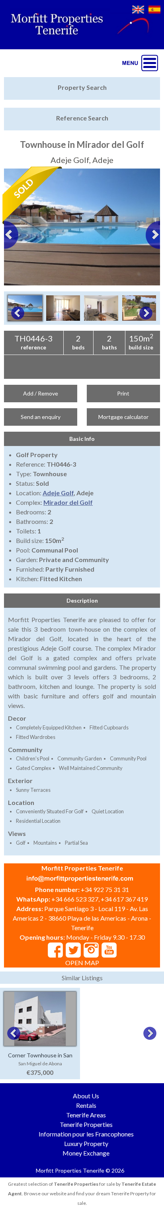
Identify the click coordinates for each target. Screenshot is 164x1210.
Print (123, 393)
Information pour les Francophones (86, 1134)
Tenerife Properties (86, 1124)
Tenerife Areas (86, 1115)
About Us (86, 1095)
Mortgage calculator (123, 416)
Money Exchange (85, 1153)
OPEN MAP (82, 962)
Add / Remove (40, 393)
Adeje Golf (58, 492)
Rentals (86, 1105)
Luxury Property (86, 1143)
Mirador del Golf (68, 502)
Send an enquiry (41, 416)
